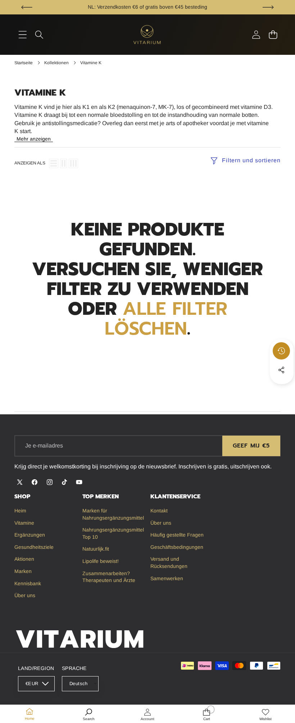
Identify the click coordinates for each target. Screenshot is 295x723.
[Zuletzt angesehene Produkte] (281, 351)
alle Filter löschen (166, 318)
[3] (73, 163)
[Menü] (22, 35)
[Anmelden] (256, 35)
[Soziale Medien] (281, 370)
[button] (27, 7)
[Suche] (39, 35)
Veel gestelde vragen (199, 7)
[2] (63, 163)
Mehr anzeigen (34, 139)
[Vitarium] (147, 34)
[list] (53, 163)
